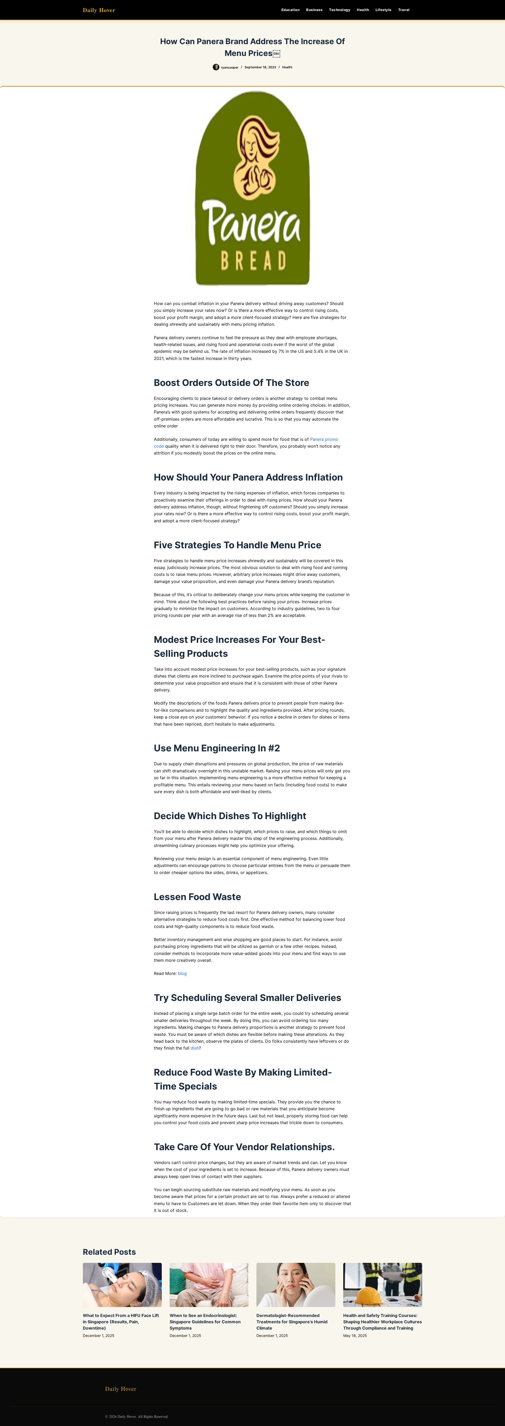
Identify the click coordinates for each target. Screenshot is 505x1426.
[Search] (420, 10)
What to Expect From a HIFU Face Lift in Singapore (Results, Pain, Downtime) (121, 1322)
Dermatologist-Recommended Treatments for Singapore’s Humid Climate (291, 1322)
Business (314, 10)
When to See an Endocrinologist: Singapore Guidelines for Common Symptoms (205, 1322)
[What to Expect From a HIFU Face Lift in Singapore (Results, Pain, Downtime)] (122, 1285)
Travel (404, 10)
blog (182, 973)
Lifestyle (384, 10)
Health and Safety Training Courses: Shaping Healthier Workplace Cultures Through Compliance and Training (382, 1322)
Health (363, 10)
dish (195, 1048)
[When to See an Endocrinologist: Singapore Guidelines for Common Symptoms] (209, 1285)
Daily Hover (99, 10)
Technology (339, 10)
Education (290, 10)
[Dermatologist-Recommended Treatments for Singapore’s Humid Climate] (295, 1285)
